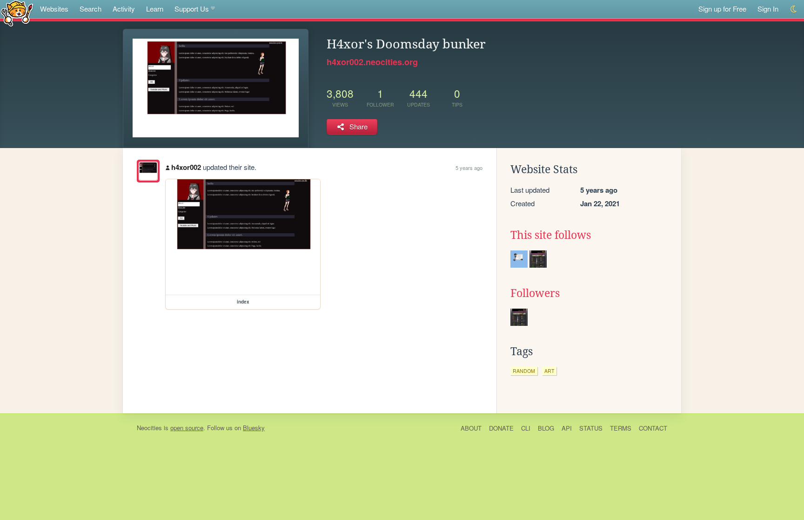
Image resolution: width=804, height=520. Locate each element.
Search (90, 9)
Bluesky (254, 427)
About (471, 428)
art (549, 370)
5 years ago (469, 167)
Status (591, 428)
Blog (546, 428)
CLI (525, 428)
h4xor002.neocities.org (372, 62)
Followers (535, 293)
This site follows (550, 235)
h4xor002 (186, 167)
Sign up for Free (722, 9)
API (567, 428)
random (524, 370)
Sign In (767, 9)
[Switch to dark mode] (794, 9)
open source (186, 427)
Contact (653, 428)
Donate (501, 428)
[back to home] (17, 13)
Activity (124, 9)
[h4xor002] (148, 171)
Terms (620, 428)
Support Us (191, 9)
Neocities (149, 427)
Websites (54, 9)
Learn (154, 9)
